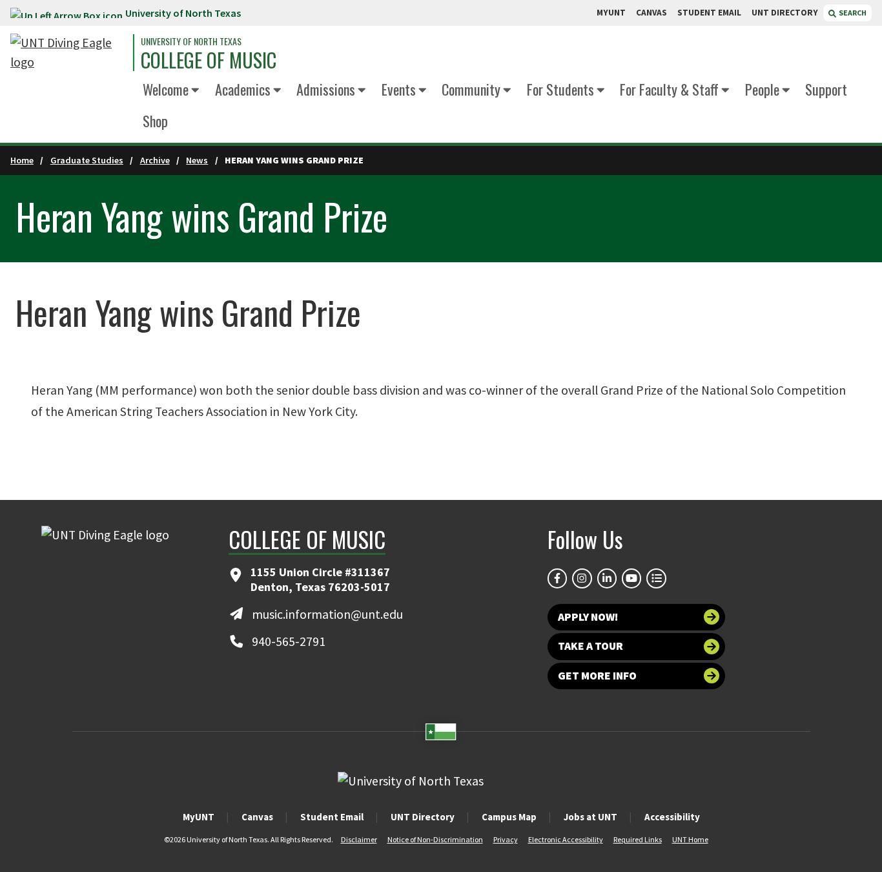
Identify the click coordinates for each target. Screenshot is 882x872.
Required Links (637, 839)
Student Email (332, 817)
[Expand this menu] (195, 90)
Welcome (166, 88)
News (197, 160)
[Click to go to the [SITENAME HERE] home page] (68, 53)
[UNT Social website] (656, 578)
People (762, 88)
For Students (560, 88)
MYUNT (611, 12)
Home (22, 160)
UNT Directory (423, 817)
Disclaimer (359, 839)
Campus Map (509, 817)
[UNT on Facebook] (557, 578)
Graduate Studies (86, 160)
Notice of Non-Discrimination (435, 839)
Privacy (505, 839)
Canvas (257, 817)
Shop (155, 120)
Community (471, 88)
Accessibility (672, 817)
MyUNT (198, 817)
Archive (155, 160)
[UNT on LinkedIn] (607, 578)
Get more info (597, 676)
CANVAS (651, 12)
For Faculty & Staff (669, 88)
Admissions (325, 88)
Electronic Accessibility (565, 839)
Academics (243, 88)
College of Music (208, 60)
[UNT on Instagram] (581, 578)
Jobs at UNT (590, 817)
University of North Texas (183, 12)
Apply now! (588, 617)
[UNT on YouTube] (631, 578)
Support (826, 88)
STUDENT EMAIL (709, 12)
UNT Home (690, 839)
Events (399, 88)
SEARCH (852, 12)
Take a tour (590, 646)
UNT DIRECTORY (785, 12)
